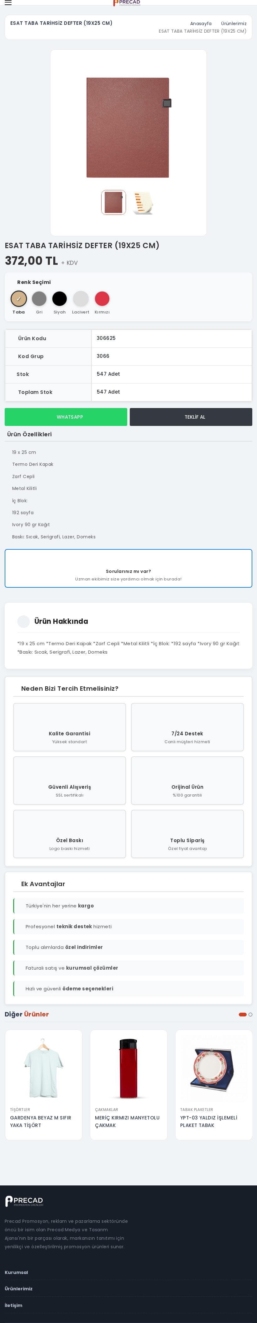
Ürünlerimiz (234, 23)
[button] (243, 1014)
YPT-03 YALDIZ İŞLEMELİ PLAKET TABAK (209, 1121)
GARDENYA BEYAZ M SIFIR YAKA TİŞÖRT (40, 1121)
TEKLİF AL (194, 417)
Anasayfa (201, 23)
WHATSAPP (69, 417)
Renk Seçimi (34, 282)
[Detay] (43, 1099)
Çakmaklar (106, 1109)
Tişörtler (20, 1109)
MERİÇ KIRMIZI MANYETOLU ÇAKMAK (127, 1121)
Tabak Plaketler (196, 1109)
